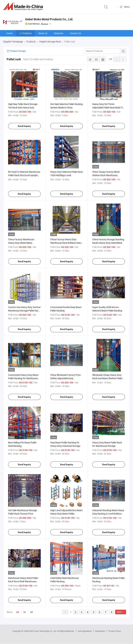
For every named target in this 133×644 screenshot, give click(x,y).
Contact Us (75, 33)
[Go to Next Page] (123, 59)
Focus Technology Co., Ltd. (45, 631)
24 (17, 612)
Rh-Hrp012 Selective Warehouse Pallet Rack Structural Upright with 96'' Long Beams (24, 175)
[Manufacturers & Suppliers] (23, 6)
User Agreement (85, 631)
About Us (42, 33)
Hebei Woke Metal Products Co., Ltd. (49, 19)
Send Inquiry (24, 126)
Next (119, 611)
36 (24, 612)
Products (27, 33)
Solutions (58, 33)
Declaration (100, 631)
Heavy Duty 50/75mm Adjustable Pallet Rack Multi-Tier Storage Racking (108, 107)
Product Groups (17, 50)
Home (9, 33)
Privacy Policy (115, 631)
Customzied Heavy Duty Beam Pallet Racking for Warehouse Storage (23, 378)
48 (31, 612)
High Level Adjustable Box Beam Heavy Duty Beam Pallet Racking (66, 514)
